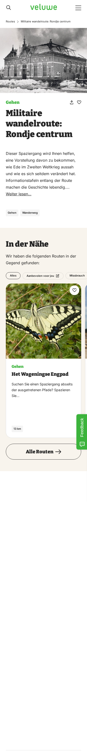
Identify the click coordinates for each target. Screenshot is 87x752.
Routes (10, 21)
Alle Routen (39, 452)
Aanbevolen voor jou (40, 275)
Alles (13, 275)
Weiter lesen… (18, 193)
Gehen (13, 102)
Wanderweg (30, 212)
